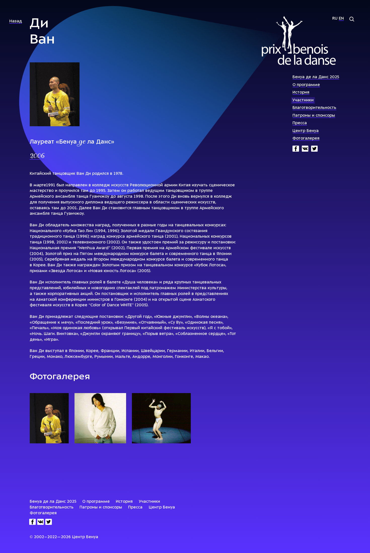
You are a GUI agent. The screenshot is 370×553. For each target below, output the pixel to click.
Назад (15, 21)
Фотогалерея (305, 139)
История (300, 93)
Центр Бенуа (305, 131)
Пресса (299, 123)
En (341, 19)
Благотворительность (314, 108)
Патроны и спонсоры (313, 116)
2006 (37, 156)
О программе (306, 85)
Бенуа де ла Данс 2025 (315, 77)
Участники (303, 100)
